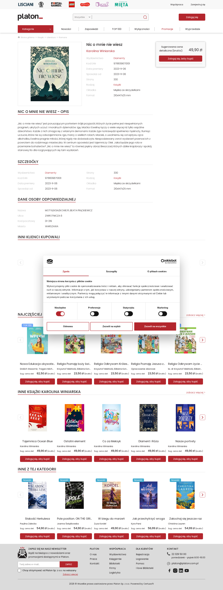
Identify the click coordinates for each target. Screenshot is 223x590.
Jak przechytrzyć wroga (148, 518)
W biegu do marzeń (111, 518)
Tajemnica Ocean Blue (37, 441)
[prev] (20, 262)
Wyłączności (141, 29)
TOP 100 (116, 29)
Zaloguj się (192, 17)
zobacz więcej (194, 315)
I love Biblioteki (144, 568)
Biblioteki (114, 563)
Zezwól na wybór (112, 326)
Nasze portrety (186, 441)
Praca (93, 559)
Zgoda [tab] (66, 271)
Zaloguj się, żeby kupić (181, 58)
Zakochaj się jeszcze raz (185, 518)
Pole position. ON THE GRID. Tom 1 (79, 518)
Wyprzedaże (192, 29)
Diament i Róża (149, 441)
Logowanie (142, 559)
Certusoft (149, 583)
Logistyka (114, 572)
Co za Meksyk (111, 441)
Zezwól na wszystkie (155, 326)
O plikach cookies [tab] (157, 271)
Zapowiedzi (91, 29)
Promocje (167, 29)
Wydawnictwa (117, 554)
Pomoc (140, 563)
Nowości (66, 29)
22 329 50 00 (179, 554)
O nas (93, 554)
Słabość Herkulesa (37, 518)
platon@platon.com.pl (185, 563)
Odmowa (68, 326)
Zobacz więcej (70, 574)
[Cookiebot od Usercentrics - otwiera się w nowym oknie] (163, 261)
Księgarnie (115, 559)
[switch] (94, 313)
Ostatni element (74, 441)
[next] (202, 262)
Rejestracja (142, 554)
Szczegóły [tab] (111, 271)
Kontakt (94, 563)
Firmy (112, 568)
